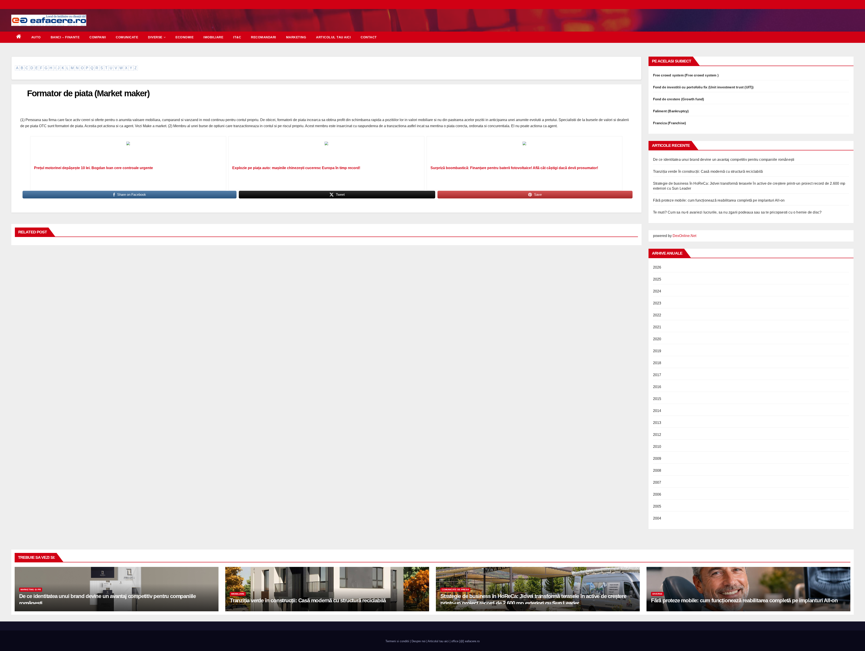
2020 (657, 339)
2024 (657, 291)
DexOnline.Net (684, 236)
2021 (657, 327)
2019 (657, 351)
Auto (36, 37)
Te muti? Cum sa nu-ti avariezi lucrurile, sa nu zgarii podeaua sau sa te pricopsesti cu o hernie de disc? (737, 212)
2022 (657, 315)
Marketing (296, 37)
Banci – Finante (65, 37)
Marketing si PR (30, 589)
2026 (657, 267)
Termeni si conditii (397, 641)
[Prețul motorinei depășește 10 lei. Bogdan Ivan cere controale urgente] (128, 152)
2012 (657, 435)
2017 (657, 375)
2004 (657, 518)
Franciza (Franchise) (669, 123)
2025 (657, 279)
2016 (657, 387)
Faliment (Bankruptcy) (671, 111)
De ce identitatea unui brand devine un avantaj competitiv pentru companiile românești (723, 159)
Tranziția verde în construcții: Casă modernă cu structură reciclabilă (708, 171)
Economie (184, 37)
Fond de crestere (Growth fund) (678, 99)
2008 (657, 470)
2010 (657, 447)
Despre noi (419, 641)
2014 (657, 411)
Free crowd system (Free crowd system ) (686, 75)
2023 (657, 303)
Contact (369, 37)
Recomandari (263, 37)
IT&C (237, 37)
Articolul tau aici (333, 37)
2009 (657, 458)
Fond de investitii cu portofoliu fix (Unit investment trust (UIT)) (703, 87)
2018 (657, 363)
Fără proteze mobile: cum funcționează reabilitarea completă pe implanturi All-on (719, 200)
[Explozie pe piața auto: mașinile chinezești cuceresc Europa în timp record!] (326, 152)
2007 (657, 482)
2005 (657, 506)
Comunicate (127, 37)
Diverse (155, 37)
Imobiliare (213, 37)
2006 (657, 494)
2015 (657, 399)
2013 (657, 423)
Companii (97, 37)
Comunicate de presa (455, 589)
